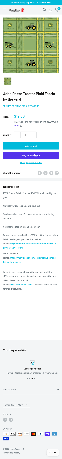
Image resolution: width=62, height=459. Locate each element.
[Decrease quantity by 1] (17, 135)
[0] (56, 10)
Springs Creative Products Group (21, 106)
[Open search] (44, 9)
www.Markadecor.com (21, 284)
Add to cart (31, 145)
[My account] (50, 9)
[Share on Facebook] (40, 172)
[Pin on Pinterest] (45, 172)
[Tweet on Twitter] (51, 172)
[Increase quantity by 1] (33, 135)
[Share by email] (57, 172)
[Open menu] (4, 10)
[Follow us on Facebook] (5, 420)
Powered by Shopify (11, 453)
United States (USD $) (14, 405)
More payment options (31, 162)
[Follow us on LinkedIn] (11, 420)
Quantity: (7, 134)
